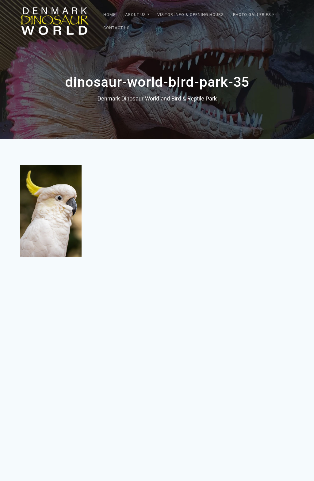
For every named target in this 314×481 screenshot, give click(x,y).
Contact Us (116, 27)
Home (109, 14)
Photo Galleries (252, 14)
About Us (135, 14)
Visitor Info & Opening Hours (190, 14)
